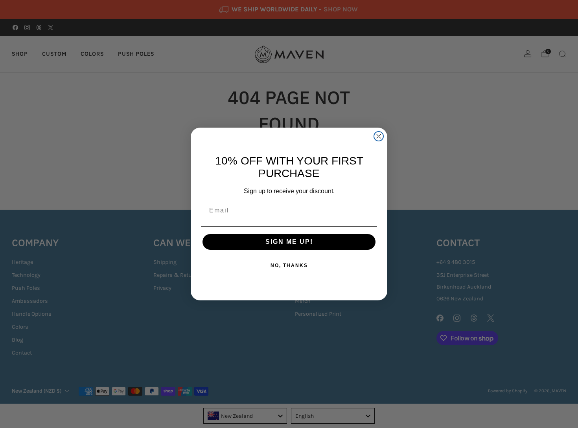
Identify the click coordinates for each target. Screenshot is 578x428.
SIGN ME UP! (289, 241)
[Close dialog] (378, 136)
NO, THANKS (289, 265)
